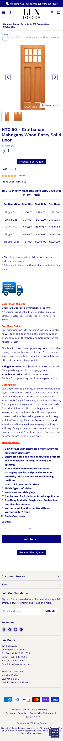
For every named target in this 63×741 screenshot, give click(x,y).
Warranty (42, 709)
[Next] (55, 77)
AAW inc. (10, 145)
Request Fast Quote (31, 161)
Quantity (6, 522)
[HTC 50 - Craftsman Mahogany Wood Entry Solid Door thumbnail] (7, 116)
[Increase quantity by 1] (30, 529)
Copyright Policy (31, 716)
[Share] (8, 152)
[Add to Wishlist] (3, 151)
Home (5, 34)
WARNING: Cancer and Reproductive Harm (41, 732)
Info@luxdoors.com (19, 664)
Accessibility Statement (42, 713)
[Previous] (8, 77)
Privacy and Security (16, 713)
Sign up (50, 610)
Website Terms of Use (23, 709)
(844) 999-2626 (50, 4)
